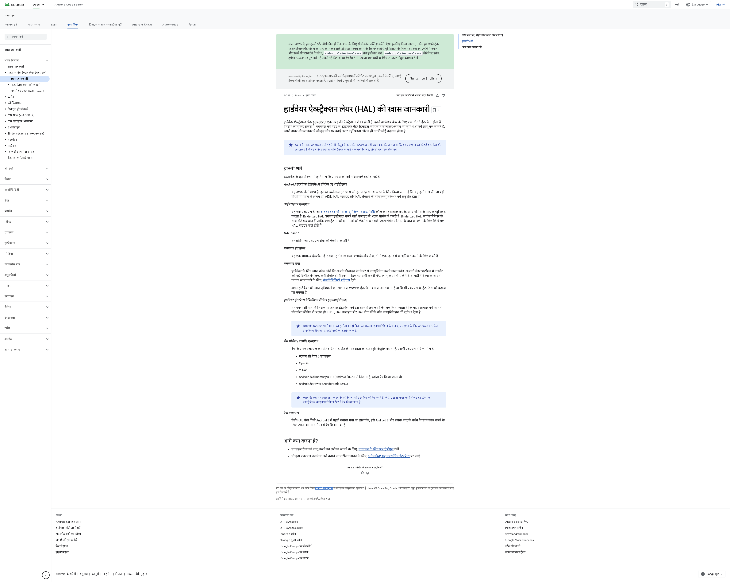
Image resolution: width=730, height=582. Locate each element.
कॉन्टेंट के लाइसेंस (324, 488)
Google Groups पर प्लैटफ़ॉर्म (295, 546)
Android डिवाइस (142, 24)
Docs (36, 4)
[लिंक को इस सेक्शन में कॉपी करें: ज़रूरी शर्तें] (305, 169)
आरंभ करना (34, 24)
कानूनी (95, 574)
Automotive (170, 24)
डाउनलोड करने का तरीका (68, 534)
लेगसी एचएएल (379, 149)
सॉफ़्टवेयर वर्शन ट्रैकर (515, 552)
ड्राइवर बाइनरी (62, 552)
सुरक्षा (54, 24)
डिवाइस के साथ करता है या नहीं (105, 24)
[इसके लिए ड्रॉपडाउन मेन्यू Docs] (45, 4)
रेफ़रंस (192, 24)
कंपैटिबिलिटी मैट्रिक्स (336, 280)
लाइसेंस (107, 574)
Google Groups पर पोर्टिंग (294, 558)
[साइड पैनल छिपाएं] (46, 575)
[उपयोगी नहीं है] (443, 95)
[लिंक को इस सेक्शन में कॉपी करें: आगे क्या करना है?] (321, 441)
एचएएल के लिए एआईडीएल (376, 449)
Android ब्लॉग (288, 534)
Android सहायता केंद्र (516, 521)
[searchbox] (26, 37)
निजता (118, 574)
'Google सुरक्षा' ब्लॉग (291, 540)
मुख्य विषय (73, 24)
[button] (22, 60)
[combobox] (652, 4)
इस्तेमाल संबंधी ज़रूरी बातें (68, 527)
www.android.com (516, 534)
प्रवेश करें (720, 4)
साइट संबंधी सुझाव (136, 574)
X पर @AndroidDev (291, 527)
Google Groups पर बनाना (294, 552)
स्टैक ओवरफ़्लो (512, 546)
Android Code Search (69, 4)
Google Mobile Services (519, 540)
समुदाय (84, 574)
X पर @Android (289, 521)
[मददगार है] (437, 95)
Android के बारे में (66, 574)
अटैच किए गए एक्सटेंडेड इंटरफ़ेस (389, 456)
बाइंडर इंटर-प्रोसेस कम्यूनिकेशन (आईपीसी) (348, 212)
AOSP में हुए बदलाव (400, 58)
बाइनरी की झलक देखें (66, 540)
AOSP (287, 95)
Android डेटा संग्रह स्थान (68, 521)
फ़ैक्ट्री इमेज (62, 546)
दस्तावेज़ (10, 15)
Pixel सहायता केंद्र (514, 527)
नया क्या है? (11, 24)
